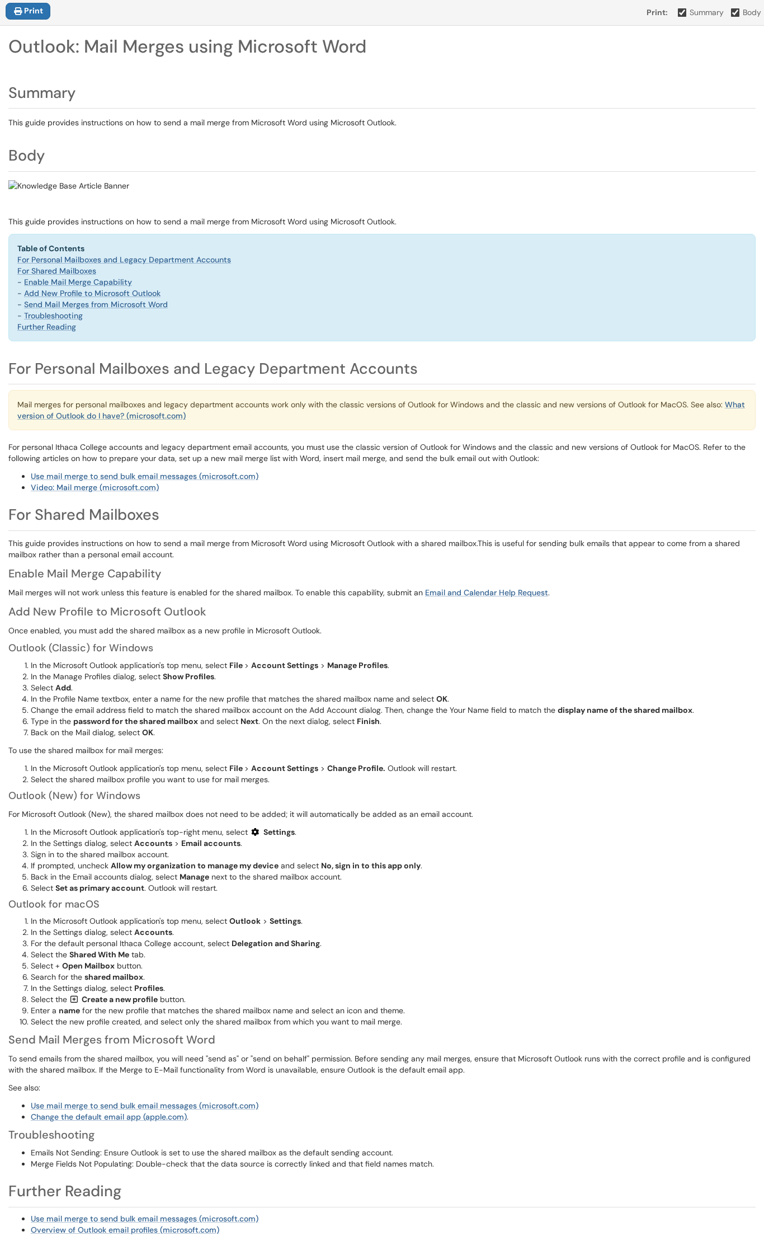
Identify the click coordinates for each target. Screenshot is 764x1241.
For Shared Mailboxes (56, 271)
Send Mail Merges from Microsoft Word (96, 304)
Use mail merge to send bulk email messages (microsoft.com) (144, 476)
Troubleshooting (53, 316)
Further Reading (46, 327)
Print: (657, 12)
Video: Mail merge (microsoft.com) (95, 487)
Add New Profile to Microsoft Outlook (92, 293)
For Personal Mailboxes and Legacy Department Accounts (124, 260)
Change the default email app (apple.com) (109, 1117)
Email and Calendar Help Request (486, 592)
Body (752, 12)
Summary (707, 12)
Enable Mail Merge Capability (78, 282)
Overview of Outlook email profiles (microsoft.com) (125, 1230)
